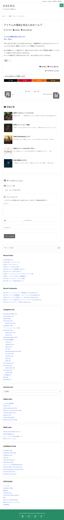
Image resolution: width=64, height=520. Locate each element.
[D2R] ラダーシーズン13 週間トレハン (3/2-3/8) (16, 297)
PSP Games (7, 370)
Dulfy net (5, 457)
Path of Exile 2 (8, 316)
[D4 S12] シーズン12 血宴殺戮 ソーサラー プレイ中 (16, 295)
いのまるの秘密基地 (8, 403)
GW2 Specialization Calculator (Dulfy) (13, 469)
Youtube (50, 1)
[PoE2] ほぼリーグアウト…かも (11, 262)
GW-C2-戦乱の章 (27, 30)
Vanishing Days (7, 493)
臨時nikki (5, 490)
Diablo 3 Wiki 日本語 (8, 417)
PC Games (13, 16)
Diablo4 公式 (6, 405)
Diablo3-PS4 (10, 332)
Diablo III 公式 (7, 415)
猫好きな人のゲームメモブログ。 (12, 502)
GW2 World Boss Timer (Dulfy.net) (12, 467)
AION (8, 358)
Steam (8, 342)
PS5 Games (8, 321)
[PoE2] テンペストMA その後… (11, 266)
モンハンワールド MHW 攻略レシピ (12, 436)
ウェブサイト (7, 227)
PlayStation (7, 379)
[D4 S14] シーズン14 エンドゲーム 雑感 (13, 278)
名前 (5, 220)
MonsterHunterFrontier (13, 351)
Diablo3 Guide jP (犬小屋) (10, 420)
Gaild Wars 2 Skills (8, 462)
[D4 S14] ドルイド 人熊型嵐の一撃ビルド (14, 269)
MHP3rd (8, 372)
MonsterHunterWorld (10, 337)
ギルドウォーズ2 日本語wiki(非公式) (12, 464)
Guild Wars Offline (8, 488)
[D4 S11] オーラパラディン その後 (12, 302)
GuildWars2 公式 (7, 450)
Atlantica (9, 356)
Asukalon (56, 70)
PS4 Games (8, 330)
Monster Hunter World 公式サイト (12, 431)
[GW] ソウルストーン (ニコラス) (23, 113)
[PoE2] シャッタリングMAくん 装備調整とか (15, 276)
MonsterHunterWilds (10, 314)
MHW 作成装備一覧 (8, 434)
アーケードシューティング (11, 328)
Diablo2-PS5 (10, 323)
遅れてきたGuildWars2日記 (10, 500)
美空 (4, 497)
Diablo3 (8, 346)
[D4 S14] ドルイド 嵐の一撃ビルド (12, 271)
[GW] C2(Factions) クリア (21, 136)
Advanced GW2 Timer (9, 471)
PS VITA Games (8, 363)
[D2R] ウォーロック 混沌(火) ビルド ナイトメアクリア (17, 299)
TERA (8, 361)
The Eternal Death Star (9, 412)
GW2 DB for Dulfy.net (9, 460)
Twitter (44, 1)
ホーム (5, 16)
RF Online (9, 353)
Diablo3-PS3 (10, 368)
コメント (6, 203)
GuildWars (22, 16)
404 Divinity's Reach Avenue (11, 495)
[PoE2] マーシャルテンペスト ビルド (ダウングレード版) (18, 274)
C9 (7, 349)
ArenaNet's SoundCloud (9, 474)
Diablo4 (7, 318)
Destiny (8, 335)
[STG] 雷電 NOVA (8, 259)
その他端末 (7, 375)
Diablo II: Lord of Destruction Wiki (12, 410)
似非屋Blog (6, 504)
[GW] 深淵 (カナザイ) (20, 160)
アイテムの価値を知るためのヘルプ (14, 36)
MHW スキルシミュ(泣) (9, 438)
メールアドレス (28, 220)
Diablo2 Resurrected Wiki (10, 408)
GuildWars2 (8, 325)
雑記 (5, 377)
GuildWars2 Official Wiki (9, 453)
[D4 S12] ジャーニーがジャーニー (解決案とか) (15, 292)
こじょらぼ (6, 485)
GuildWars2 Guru (7, 455)
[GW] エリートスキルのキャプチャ (24, 148)
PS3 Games (7, 365)
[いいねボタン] (6, 60)
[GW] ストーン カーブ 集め (21, 125)
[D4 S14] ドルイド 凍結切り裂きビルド (13, 281)
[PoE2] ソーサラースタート (10, 264)
